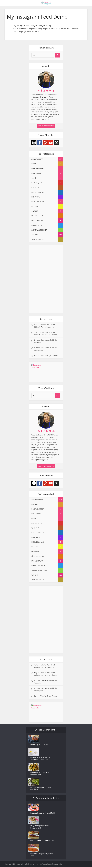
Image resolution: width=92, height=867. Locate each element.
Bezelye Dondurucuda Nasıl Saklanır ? (40, 788)
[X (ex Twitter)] (56, 142)
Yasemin (51, 327)
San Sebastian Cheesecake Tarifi (42, 841)
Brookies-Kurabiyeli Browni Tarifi (42, 813)
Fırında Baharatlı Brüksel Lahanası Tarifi (39, 773)
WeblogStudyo (47, 864)
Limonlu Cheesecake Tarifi (44, 340)
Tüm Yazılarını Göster (46, 126)
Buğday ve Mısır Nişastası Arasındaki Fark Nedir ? (40, 758)
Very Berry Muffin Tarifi (39, 744)
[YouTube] (50, 142)
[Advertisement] (46, 279)
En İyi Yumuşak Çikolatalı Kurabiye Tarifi (39, 827)
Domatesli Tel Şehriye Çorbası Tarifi (41, 854)
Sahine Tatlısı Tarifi (41, 355)
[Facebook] (39, 142)
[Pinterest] (45, 142)
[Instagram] (33, 142)
